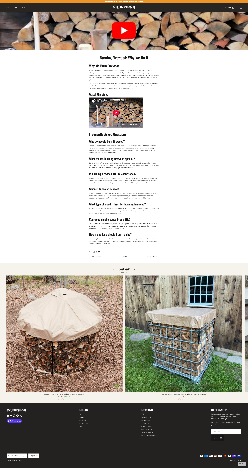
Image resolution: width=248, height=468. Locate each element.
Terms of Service (147, 432)
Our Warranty (146, 417)
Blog (80, 426)
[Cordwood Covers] (124, 7)
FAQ (142, 414)
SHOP (7, 7)
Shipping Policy (146, 429)
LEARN (15, 7)
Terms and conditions (235, 460)
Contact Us (145, 423)
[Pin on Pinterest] (99, 252)
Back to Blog (124, 257)
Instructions (83, 423)
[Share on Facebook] (96, 252)
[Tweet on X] (94, 252)
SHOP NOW (124, 269)
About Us (82, 420)
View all (124, 272)
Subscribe (218, 438)
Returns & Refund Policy (149, 435)
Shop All (82, 417)
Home (81, 414)
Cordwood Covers (16, 460)
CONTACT (23, 7)
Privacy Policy (146, 426)
